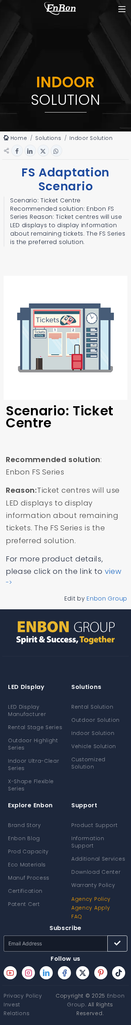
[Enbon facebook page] (64, 972)
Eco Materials (27, 864)
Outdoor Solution (95, 720)
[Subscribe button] (117, 944)
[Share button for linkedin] (30, 150)
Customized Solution (88, 763)
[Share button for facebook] (17, 150)
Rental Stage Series (35, 727)
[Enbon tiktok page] (118, 972)
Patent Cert (24, 904)
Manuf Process (28, 877)
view (113, 571)
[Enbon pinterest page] (100, 972)
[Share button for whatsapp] (56, 150)
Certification (25, 891)
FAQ (76, 916)
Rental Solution (92, 706)
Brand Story (24, 825)
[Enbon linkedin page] (46, 972)
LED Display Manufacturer (27, 710)
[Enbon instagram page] (28, 972)
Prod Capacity (28, 851)
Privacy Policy (23, 995)
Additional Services (98, 858)
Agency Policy (91, 899)
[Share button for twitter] (43, 150)
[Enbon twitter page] (82, 972)
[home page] (60, 9)
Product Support (94, 825)
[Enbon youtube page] (10, 972)
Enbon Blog (24, 838)
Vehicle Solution (93, 746)
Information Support (87, 842)
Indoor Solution (93, 733)
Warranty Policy (93, 885)
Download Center (96, 872)
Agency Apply (90, 907)
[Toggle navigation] (122, 9)
